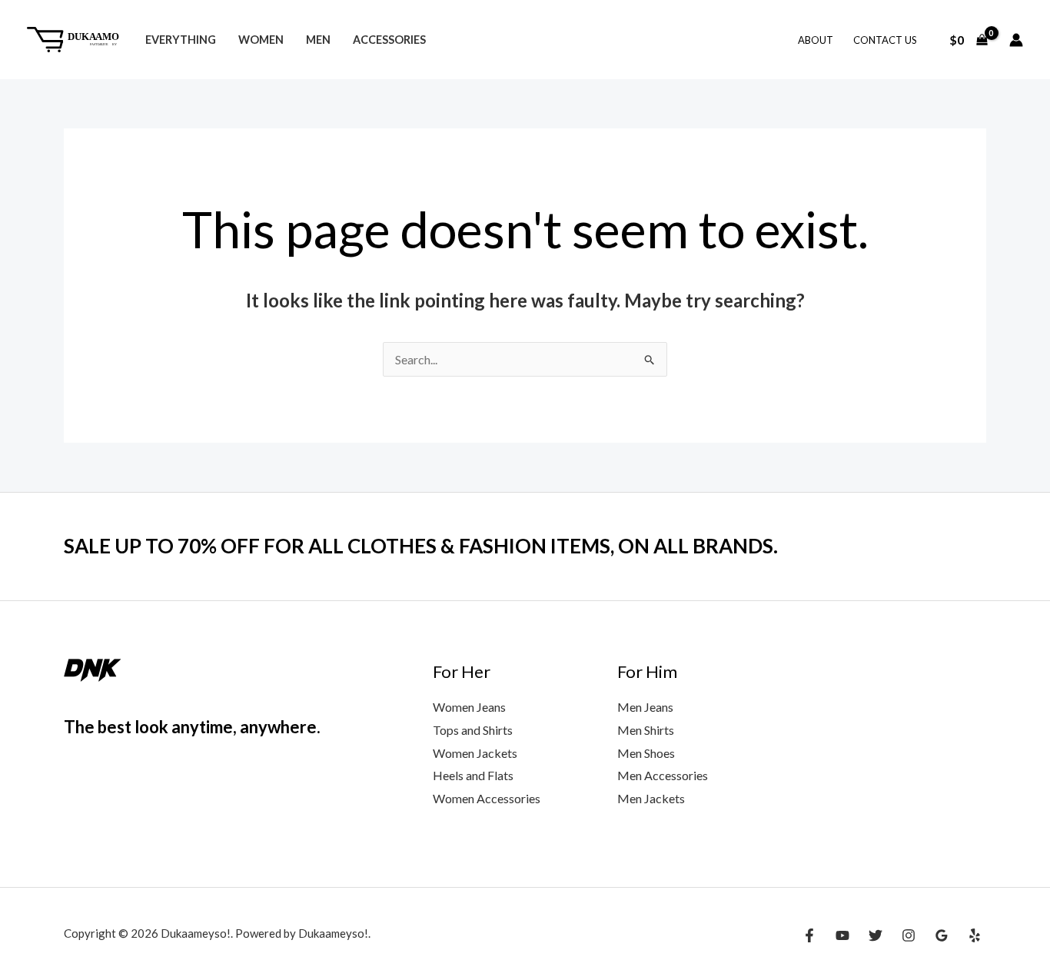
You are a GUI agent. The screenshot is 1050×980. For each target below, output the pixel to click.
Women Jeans (469, 706)
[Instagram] (908, 935)
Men (318, 39)
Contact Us (885, 40)
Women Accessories (486, 798)
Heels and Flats (473, 775)
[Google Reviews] (942, 935)
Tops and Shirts (473, 730)
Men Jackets (651, 798)
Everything (180, 39)
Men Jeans (645, 706)
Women (261, 39)
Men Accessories (662, 775)
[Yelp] (975, 935)
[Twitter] (875, 935)
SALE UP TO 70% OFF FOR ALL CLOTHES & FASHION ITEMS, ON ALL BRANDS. (421, 545)
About (815, 40)
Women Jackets (475, 753)
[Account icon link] (1016, 40)
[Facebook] (809, 935)
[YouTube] (842, 935)
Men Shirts (645, 730)
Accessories (389, 39)
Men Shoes (646, 753)
